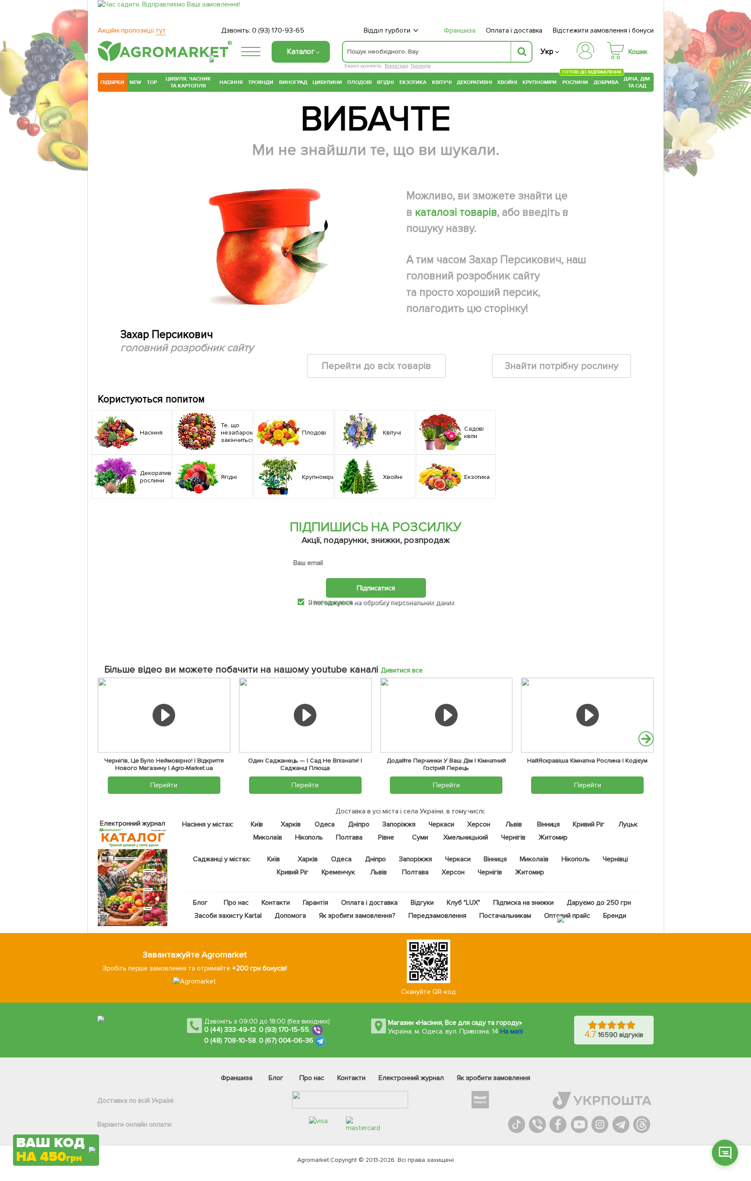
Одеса (325, 824)
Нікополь (309, 837)
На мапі (511, 1031)
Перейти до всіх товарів (376, 366)
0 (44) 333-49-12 (230, 1029)
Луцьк (628, 824)
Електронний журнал (411, 1078)
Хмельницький (466, 837)
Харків (291, 824)
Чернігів (513, 837)
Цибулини (327, 82)
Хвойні (507, 82)
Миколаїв (267, 837)
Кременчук (339, 872)
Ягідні (385, 82)
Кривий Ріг (589, 824)
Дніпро (358, 824)
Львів (513, 824)
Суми (420, 837)
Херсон (478, 824)
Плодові (359, 82)
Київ (257, 824)
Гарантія (315, 902)
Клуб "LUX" (463, 902)
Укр (547, 51)
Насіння (231, 82)
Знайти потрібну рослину (561, 366)
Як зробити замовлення (493, 1078)
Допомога (290, 915)
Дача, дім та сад (637, 82)
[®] (163, 59)
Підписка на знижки (523, 902)
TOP (152, 82)
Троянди (260, 82)
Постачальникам (505, 915)
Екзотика (413, 82)
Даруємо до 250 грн (599, 902)
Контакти (276, 902)
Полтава (349, 837)
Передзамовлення (437, 915)
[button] (646, 738)
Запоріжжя (398, 824)
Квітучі (442, 82)
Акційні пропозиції (132, 30)
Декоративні (474, 82)
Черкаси (441, 824)
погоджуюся (333, 602)
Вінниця (548, 824)
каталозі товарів (456, 212)
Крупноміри (539, 82)
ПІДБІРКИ (112, 82)
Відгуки (422, 902)
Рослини (575, 81)
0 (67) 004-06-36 (286, 1040)
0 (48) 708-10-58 (230, 1040)
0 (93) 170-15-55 (284, 1029)
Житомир (553, 837)
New (135, 82)
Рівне (386, 837)
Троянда (420, 66)
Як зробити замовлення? (357, 915)
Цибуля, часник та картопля (188, 82)
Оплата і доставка (514, 30)
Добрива (606, 82)
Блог (200, 902)
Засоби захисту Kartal (228, 915)
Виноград (396, 66)
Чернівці (615, 859)
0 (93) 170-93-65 (278, 30)
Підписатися (376, 588)
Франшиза (459, 30)
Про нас (236, 902)
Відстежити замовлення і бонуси (603, 30)
